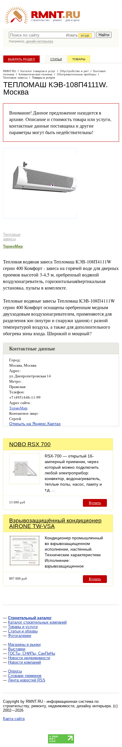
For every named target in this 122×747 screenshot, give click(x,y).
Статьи (56, 59)
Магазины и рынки (24, 644)
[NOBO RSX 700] (24, 482)
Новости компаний (24, 662)
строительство (40, 20)
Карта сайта (14, 718)
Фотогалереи (19, 635)
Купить (95, 502)
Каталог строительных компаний (37, 622)
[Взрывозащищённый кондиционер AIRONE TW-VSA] (24, 564)
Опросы (15, 671)
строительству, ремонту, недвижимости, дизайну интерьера (57, 706)
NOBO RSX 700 (30, 444)
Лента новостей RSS (26, 680)
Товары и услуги (23, 626)
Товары (78, 59)
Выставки (16, 649)
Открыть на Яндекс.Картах (35, 423)
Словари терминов (24, 675)
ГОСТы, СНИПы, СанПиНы (31, 653)
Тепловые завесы (11, 236)
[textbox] (52, 35)
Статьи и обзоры (23, 631)
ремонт (57, 20)
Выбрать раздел (21, 59)
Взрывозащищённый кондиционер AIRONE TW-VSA (55, 523)
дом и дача (72, 20)
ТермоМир (13, 246)
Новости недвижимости (29, 658)
